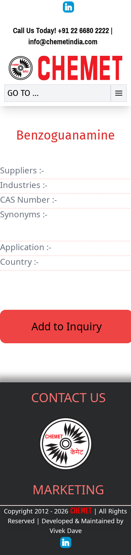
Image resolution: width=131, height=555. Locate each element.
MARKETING (68, 489)
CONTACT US (68, 397)
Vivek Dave (66, 530)
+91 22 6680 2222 (83, 30)
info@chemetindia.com (62, 42)
